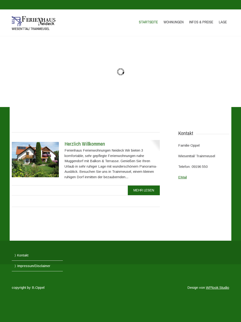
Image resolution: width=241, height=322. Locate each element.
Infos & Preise (201, 22)
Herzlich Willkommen (84, 143)
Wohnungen (174, 22)
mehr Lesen (143, 190)
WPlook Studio (217, 287)
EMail (182, 177)
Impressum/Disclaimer (33, 266)
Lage (223, 22)
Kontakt (22, 255)
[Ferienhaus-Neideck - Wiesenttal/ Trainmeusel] (44, 20)
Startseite (148, 22)
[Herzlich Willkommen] (35, 159)
